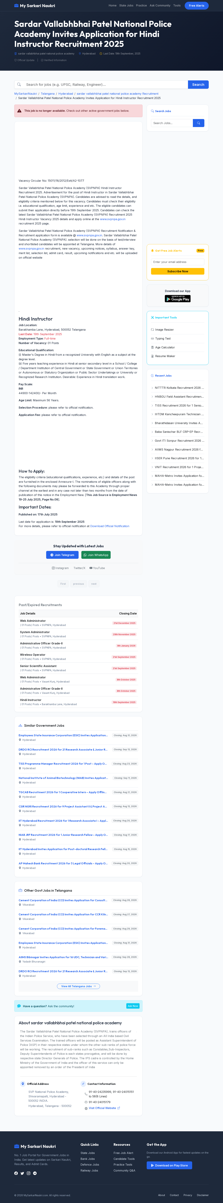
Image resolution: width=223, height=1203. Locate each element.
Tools (176, 5)
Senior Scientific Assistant (38, 666)
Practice (141, 5)
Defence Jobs (89, 1164)
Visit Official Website (103, 1108)
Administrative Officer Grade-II (41, 643)
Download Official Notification (109, 526)
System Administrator (35, 632)
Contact (174, 1195)
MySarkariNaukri (25, 93)
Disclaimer (203, 1195)
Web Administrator (33, 620)
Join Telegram (64, 555)
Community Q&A (124, 1170)
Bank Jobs (87, 1159)
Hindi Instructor (30, 700)
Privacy (188, 1195)
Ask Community (160, 5)
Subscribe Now (177, 271)
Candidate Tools (124, 1159)
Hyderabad (65, 93)
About (161, 1195)
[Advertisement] (78, 150)
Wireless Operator (32, 654)
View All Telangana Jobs (77, 986)
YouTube (99, 568)
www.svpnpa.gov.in (112, 219)
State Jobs (126, 5)
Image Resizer (164, 329)
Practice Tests (123, 1164)
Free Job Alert (123, 1153)
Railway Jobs (89, 1170)
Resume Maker (165, 356)
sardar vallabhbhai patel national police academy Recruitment (117, 93)
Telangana (48, 93)
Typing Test (163, 338)
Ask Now (133, 1005)
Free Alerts (196, 5)
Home (113, 5)
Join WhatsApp (98, 555)
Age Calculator (165, 347)
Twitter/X (79, 568)
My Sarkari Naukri (37, 5)
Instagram (62, 568)
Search (198, 84)
